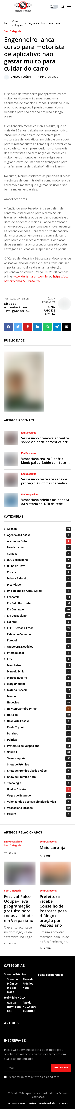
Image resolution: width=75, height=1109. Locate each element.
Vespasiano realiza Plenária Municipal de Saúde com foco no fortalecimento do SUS (46, 463)
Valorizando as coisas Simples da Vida (38, 801)
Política (38, 739)
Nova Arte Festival (38, 721)
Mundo (38, 696)
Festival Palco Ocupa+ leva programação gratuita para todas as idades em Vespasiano (19, 908)
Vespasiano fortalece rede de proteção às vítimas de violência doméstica (46, 483)
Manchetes (38, 665)
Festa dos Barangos (50, 974)
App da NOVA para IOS (14, 1007)
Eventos (38, 621)
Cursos (38, 572)
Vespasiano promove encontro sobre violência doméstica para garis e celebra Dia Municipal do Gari (45, 444)
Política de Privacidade (42, 1103)
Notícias (38, 714)
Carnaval (38, 553)
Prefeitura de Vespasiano (38, 745)
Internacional (38, 652)
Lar (6, 23)
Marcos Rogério (21, 77)
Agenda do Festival (38, 535)
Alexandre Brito (38, 541)
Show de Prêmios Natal (38, 776)
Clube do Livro (38, 566)
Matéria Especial (38, 690)
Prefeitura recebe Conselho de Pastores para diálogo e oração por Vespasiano (53, 911)
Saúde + (38, 752)
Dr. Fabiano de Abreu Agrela (38, 590)
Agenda (38, 528)
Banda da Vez (38, 547)
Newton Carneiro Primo (38, 708)
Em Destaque (28, 432)
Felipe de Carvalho (38, 634)
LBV (38, 659)
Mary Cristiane (38, 683)
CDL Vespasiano (38, 559)
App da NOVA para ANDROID (29, 1007)
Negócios (38, 702)
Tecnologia (38, 783)
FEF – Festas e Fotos (38, 628)
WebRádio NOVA (14, 997)
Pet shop (38, 733)
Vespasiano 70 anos (38, 807)
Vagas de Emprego (38, 795)
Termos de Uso (16, 1103)
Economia (38, 597)
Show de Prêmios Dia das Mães (38, 770)
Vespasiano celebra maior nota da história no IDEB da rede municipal (45, 504)
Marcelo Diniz (38, 671)
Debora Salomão (38, 578)
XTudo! (38, 814)
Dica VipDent (38, 584)
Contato (63, 1103)
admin (12, 853)
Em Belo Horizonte (38, 603)
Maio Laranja (52, 847)
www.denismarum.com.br (30, 276)
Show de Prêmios (38, 764)
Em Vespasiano (30, 494)
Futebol (38, 640)
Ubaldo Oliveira (38, 789)
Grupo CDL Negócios (38, 646)
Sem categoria (12, 31)
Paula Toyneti (38, 727)
